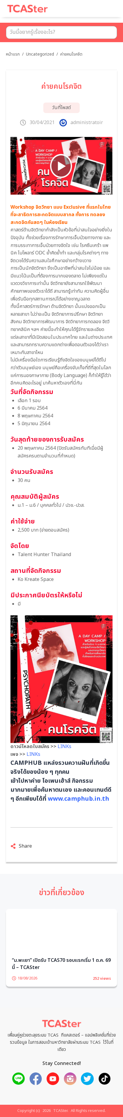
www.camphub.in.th (78, 798)
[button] (105, 11)
